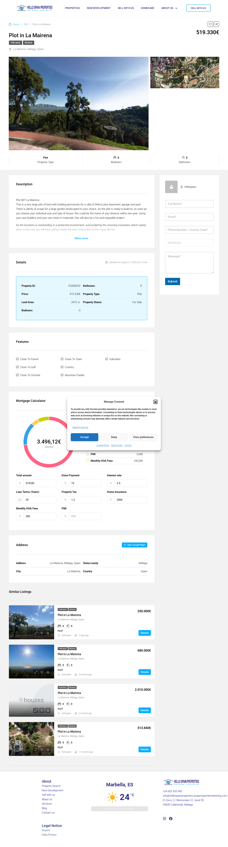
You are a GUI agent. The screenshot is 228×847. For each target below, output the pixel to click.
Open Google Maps (136, 545)
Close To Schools (30, 375)
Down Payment (70, 475)
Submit (172, 281)
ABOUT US (167, 8)
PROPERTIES (72, 8)
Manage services (80, 427)
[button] (155, 401)
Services (47, 803)
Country (69, 367)
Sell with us (48, 794)
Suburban (114, 359)
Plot (26, 24)
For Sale (15, 42)
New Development (52, 790)
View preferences (143, 437)
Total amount (24, 475)
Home (16, 24)
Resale (28, 42)
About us (47, 799)
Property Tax (69, 492)
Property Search (51, 786)
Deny (114, 437)
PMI (64, 508)
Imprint (128, 445)
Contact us (48, 812)
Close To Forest (29, 359)
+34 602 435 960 (172, 791)
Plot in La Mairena (69, 615)
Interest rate (114, 475)
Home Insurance (116, 492)
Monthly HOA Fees (27, 508)
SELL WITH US (126, 8)
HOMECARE (147, 8)
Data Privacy (117, 445)
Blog (44, 808)
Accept (84, 437)
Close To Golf (28, 367)
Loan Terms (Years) (27, 492)
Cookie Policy (103, 445)
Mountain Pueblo (74, 375)
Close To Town (73, 359)
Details (145, 632)
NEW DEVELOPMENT (99, 8)
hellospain (66, 635)
